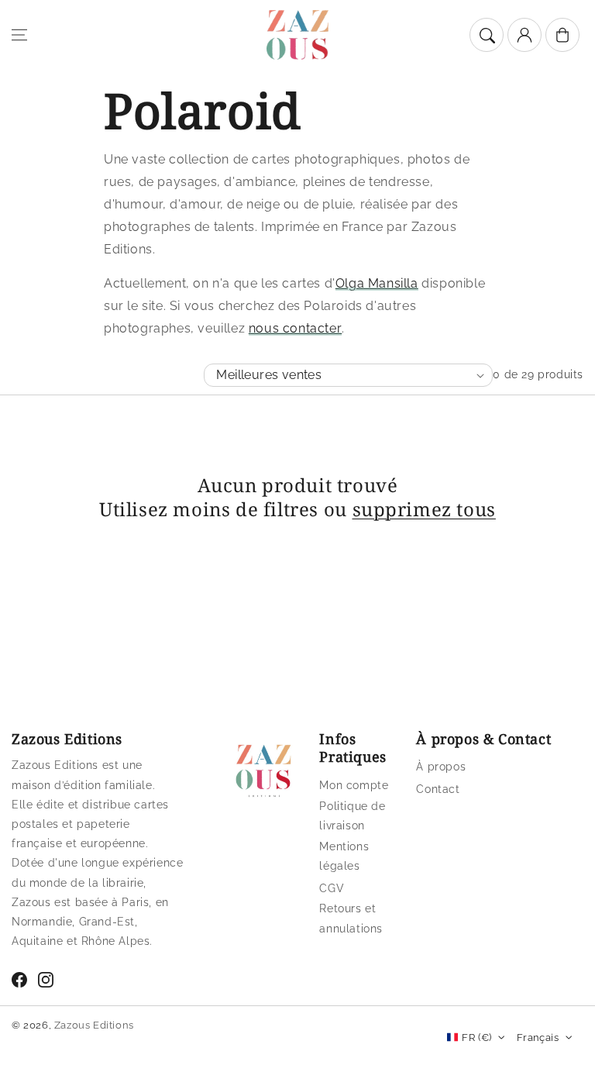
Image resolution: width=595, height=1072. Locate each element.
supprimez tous (424, 509)
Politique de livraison (352, 816)
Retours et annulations (351, 918)
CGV (331, 888)
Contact (437, 789)
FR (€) (476, 1037)
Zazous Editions (94, 1025)
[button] (19, 35)
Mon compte (353, 785)
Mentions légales (344, 856)
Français (538, 1037)
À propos (441, 766)
